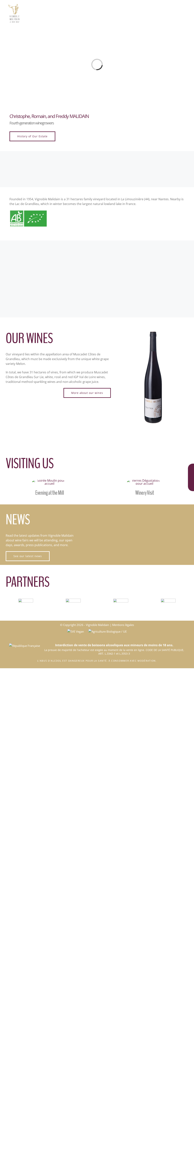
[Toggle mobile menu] (186, 6)
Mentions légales (123, 625)
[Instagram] (191, 476)
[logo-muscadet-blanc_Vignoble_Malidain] (120, 600)
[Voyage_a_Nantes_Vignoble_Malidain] (168, 600)
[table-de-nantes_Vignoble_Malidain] (25, 600)
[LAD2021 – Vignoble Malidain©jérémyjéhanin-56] (144, 480)
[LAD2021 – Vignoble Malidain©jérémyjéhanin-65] (49, 480)
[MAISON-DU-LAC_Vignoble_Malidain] (73, 600)
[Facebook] (191, 468)
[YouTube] (191, 485)
